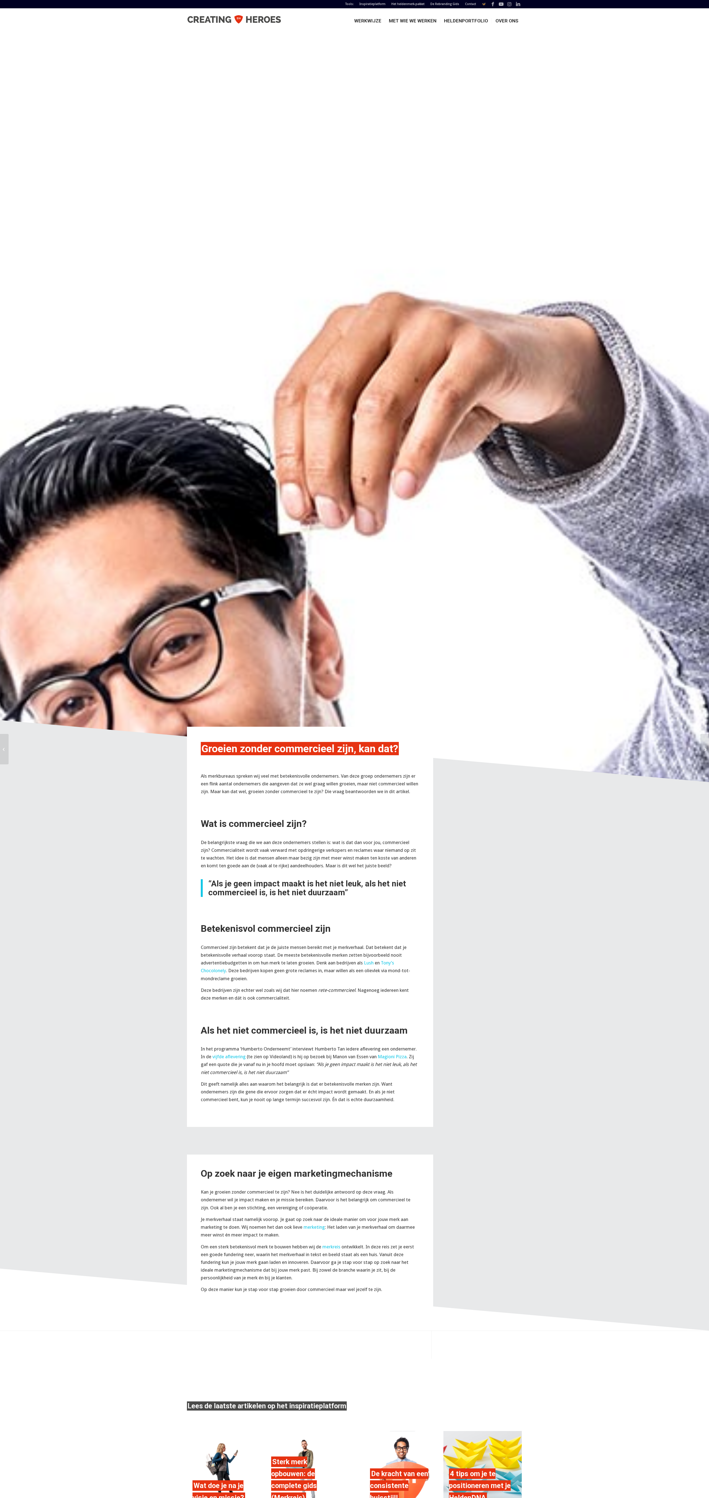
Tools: (349, 4)
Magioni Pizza (392, 1056)
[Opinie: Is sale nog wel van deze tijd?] (704, 749)
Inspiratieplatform (372, 4)
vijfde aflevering (229, 1056)
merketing (314, 1227)
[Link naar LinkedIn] (518, 4)
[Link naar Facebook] (493, 4)
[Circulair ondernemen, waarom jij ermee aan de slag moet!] (4, 749)
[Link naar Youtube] (501, 4)
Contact (470, 4)
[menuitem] (350, 4)
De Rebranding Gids (444, 4)
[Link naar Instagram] (509, 4)
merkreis (331, 1246)
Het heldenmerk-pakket (408, 4)
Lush (369, 963)
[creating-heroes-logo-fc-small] (234, 20)
